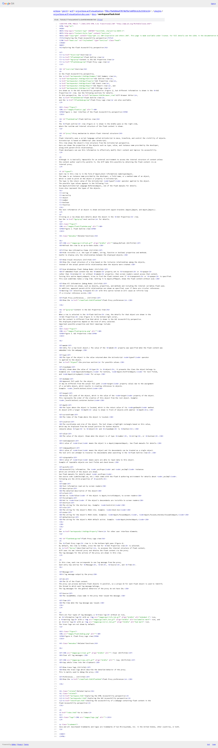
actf (72, 11)
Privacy (19, 744)
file (100, 20)
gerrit (65, 11)
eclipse (56, 11)
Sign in (213, 3)
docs (94, 14)
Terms (26, 744)
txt (208, 744)
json (214, 744)
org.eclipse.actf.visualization (89, 11)
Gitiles (13, 744)
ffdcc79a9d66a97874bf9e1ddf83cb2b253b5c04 (127, 11)
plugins (157, 11)
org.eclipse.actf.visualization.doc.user (71, 14)
